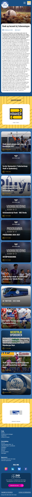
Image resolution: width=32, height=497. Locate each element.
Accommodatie (5, 451)
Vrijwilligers (3, 447)
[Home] (5, 3)
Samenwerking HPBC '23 (7, 444)
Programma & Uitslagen (7, 434)
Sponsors (3, 449)
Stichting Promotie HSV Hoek (8, 459)
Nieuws (3, 432)
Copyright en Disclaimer (7, 492)
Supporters (3, 435)
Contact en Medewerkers (25, 492)
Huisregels (3, 453)
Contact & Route (5, 437)
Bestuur (3, 443)
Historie (3, 450)
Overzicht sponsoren (6, 460)
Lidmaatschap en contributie (8, 446)
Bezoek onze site (14, 485)
